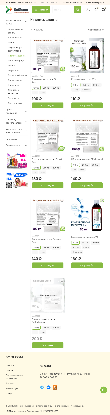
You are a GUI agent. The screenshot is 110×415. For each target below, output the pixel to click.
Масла (11, 65)
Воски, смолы (15, 80)
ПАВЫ (11, 42)
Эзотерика (11, 138)
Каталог (44, 9)
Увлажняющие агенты (15, 31)
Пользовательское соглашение (14, 377)
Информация (25, 2)
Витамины (13, 85)
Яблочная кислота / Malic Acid (87, 159)
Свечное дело (13, 145)
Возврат (9, 393)
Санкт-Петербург (95, 2)
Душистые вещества (13, 91)
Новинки (10, 365)
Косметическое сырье (14, 22)
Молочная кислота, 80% (83, 79)
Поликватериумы (17, 60)
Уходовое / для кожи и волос (14, 131)
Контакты (11, 2)
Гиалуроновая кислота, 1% (84, 236)
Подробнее (48, 345)
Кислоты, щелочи (17, 55)
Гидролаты (13, 70)
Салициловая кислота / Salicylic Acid (44, 320)
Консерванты (15, 37)
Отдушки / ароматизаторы (14, 121)
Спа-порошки (15, 103)
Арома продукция (11, 111)
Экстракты (13, 98)
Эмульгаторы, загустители (15, 49)
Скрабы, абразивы (17, 75)
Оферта (9, 370)
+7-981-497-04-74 (72, 2)
